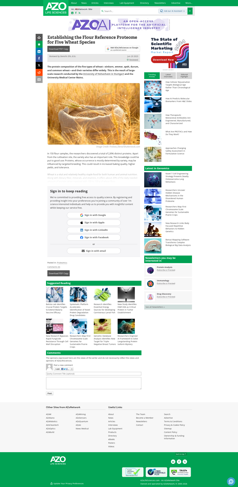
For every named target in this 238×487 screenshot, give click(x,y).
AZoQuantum (82, 421)
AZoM (48, 414)
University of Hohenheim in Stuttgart (103, 73)
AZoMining (81, 414)
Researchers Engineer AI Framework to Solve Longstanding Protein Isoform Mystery (128, 340)
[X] (39, 65)
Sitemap (168, 428)
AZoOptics (50, 428)
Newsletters (141, 421)
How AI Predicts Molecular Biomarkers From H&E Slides (179, 100)
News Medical (82, 428)
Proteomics (62, 262)
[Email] (39, 79)
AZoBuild (50, 432)
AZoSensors (81, 418)
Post (50, 393)
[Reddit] (39, 72)
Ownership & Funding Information (174, 437)
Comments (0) (53, 267)
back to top (180, 454)
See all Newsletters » (155, 307)
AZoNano (50, 418)
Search (167, 414)
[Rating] (39, 44)
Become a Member (144, 418)
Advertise (168, 418)
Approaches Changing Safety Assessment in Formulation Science (176, 151)
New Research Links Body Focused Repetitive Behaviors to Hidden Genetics (177, 227)
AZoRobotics (51, 421)
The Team (140, 414)
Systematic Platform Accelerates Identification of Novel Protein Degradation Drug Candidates (80, 310)
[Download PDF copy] (39, 37)
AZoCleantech (52, 425)
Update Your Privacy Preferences (68, 483)
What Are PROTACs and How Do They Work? (179, 133)
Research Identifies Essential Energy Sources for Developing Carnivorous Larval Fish (104, 308)
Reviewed (133, 59)
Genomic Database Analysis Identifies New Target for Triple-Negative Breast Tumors (105, 340)
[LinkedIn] (39, 51)
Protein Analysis (164, 267)
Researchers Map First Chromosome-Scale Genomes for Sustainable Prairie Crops (80, 341)
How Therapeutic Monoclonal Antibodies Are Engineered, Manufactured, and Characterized (178, 119)
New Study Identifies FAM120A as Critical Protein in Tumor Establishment (127, 308)
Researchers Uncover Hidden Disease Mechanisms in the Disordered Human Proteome (175, 195)
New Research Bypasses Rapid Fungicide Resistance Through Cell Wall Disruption (57, 340)
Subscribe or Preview (166, 270)
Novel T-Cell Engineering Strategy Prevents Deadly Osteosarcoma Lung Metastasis (177, 177)
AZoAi (78, 425)
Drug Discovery (164, 294)
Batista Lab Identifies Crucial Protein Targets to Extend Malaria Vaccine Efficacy (56, 308)
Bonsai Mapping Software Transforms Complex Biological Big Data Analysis (178, 242)
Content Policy (170, 432)
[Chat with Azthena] (231, 481)
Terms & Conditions (173, 421)
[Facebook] (39, 58)
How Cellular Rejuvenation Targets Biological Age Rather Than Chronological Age (178, 86)
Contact (139, 425)
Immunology (163, 280)
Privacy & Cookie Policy (174, 425)
